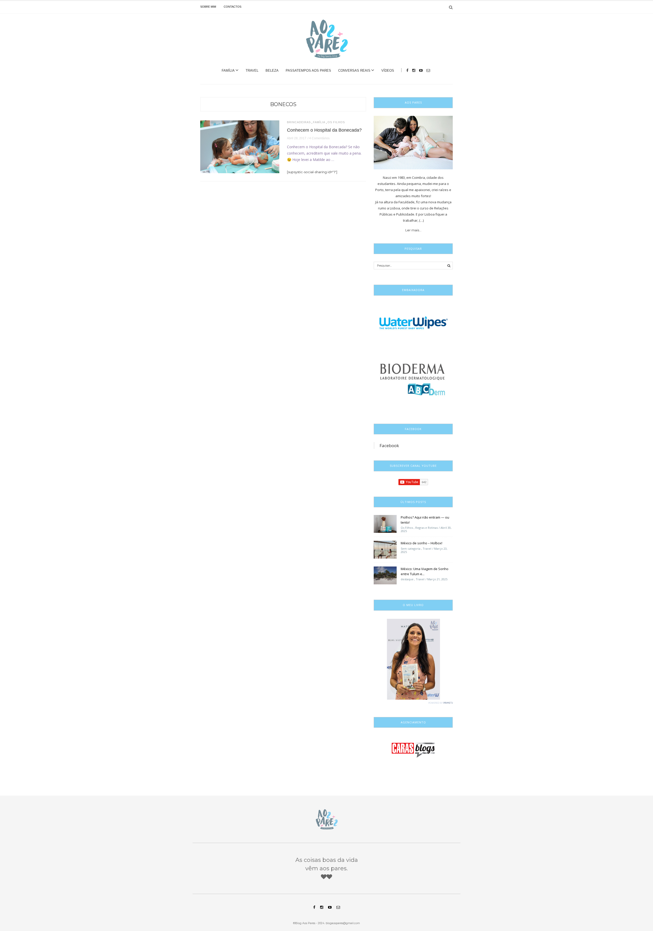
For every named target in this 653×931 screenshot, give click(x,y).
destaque (407, 579)
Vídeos (387, 70)
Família (228, 70)
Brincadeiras (299, 122)
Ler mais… (413, 230)
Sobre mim (208, 6)
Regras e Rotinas (426, 528)
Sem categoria (410, 548)
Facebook (389, 445)
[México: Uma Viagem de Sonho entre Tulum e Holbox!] (385, 575)
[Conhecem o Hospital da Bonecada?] (239, 146)
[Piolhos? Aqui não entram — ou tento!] (385, 524)
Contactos (232, 6)
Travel (252, 70)
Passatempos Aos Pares (308, 70)
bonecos (283, 104)
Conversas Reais (354, 70)
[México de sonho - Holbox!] (385, 549)
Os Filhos (336, 122)
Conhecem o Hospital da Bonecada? (324, 130)
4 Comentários (319, 138)
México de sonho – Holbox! (421, 543)
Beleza (272, 70)
